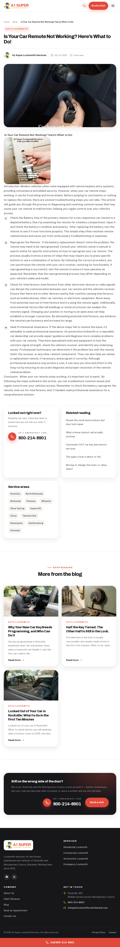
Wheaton (46, 501)
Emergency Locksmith (75, 864)
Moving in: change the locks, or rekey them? (86, 467)
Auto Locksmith (17, 29)
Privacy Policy (98, 932)
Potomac (31, 501)
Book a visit (97, 802)
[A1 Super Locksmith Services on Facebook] (7, 877)
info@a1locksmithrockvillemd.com (88, 907)
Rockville (15, 494)
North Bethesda (34, 494)
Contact (112, 932)
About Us (9, 893)
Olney (13, 516)
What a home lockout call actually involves (84, 434)
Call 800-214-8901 (62, 942)
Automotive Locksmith (75, 858)
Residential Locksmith (75, 847)
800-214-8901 (76, 902)
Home (7, 22)
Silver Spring (17, 508)
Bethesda (15, 501)
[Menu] (112, 5)
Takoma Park (29, 516)
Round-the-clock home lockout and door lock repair (85, 422)
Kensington (16, 523)
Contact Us (10, 916)
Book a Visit (98, 5)
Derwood (15, 530)
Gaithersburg (35, 523)
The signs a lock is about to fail (83, 456)
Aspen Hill (35, 508)
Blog (15, 22)
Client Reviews (12, 899)
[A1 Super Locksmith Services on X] (14, 877)
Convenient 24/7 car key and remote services (86, 446)
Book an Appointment (15, 910)
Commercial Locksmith (75, 853)
